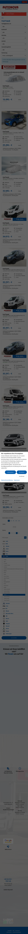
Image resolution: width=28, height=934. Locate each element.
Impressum (17, 480)
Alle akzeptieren (10, 472)
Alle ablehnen (21, 472)
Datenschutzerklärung (7, 480)
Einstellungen (21, 476)
